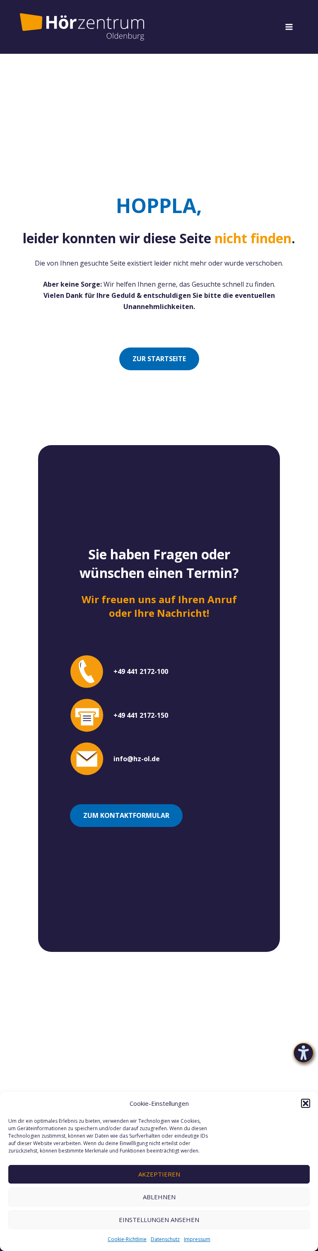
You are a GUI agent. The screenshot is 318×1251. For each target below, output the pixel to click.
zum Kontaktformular (126, 815)
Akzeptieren (159, 1174)
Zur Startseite (159, 358)
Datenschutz (165, 1239)
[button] (305, 1103)
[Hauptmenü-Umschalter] (289, 27)
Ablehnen (159, 1197)
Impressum (197, 1239)
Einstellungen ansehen (159, 1219)
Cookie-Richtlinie (127, 1239)
